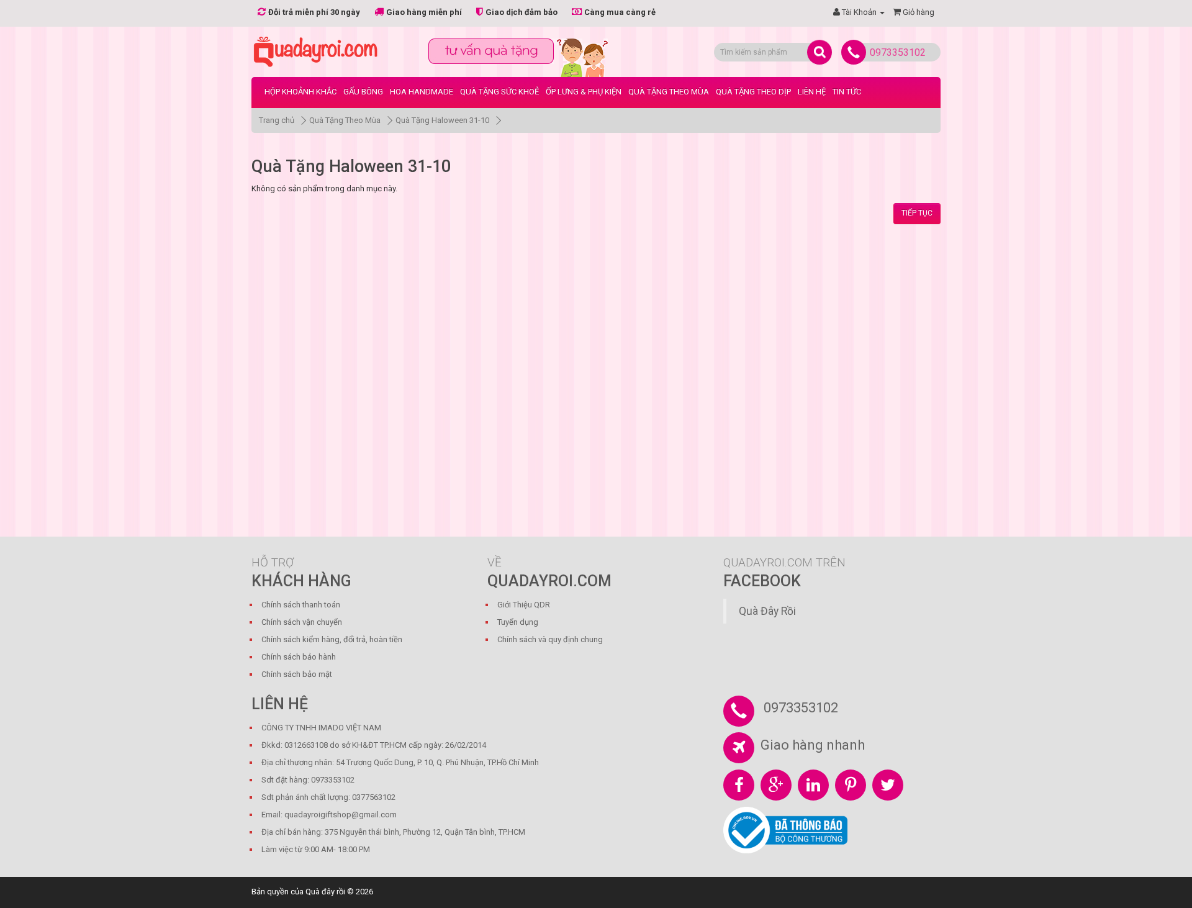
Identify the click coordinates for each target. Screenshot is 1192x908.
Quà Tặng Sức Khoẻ (499, 91)
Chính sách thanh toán (300, 604)
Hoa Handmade (421, 91)
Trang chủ (276, 120)
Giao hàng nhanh (813, 745)
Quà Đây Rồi (767, 611)
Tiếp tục (916, 213)
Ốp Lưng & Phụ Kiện (583, 91)
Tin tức (847, 91)
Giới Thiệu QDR (523, 604)
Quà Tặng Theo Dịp (753, 91)
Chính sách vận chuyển (301, 622)
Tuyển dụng (517, 622)
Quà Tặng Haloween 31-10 (442, 120)
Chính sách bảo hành (298, 656)
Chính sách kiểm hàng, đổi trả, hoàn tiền (331, 639)
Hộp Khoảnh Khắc (300, 91)
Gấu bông (363, 91)
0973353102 (898, 52)
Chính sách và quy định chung (550, 639)
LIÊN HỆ (812, 91)
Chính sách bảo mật (296, 674)
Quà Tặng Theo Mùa (668, 91)
